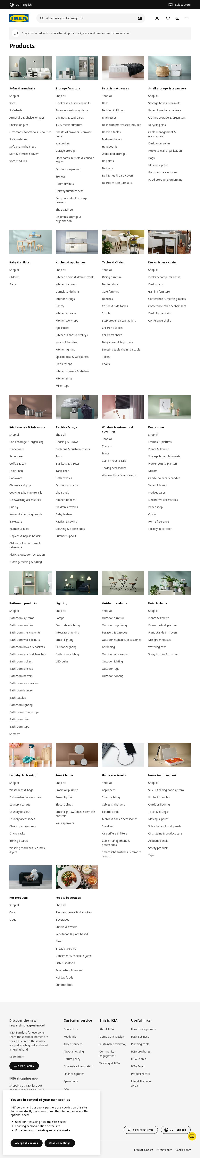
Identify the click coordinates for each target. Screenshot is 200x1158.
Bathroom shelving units (25, 632)
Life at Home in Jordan (141, 1083)
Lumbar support (66, 536)
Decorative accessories (163, 500)
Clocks (152, 514)
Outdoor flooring (112, 676)
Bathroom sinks (19, 719)
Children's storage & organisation (68, 219)
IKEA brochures (140, 1051)
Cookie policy (183, 1150)
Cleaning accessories (22, 826)
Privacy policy (164, 1150)
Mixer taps (62, 386)
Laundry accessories (22, 819)
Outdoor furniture (113, 618)
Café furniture (111, 291)
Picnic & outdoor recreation (27, 554)
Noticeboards (157, 492)
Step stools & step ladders (119, 320)
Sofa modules (18, 161)
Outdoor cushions (67, 485)
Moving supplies (158, 165)
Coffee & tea (17, 463)
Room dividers (65, 184)
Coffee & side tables (115, 306)
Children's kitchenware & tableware (25, 545)
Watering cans (157, 647)
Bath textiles (64, 478)
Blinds (106, 453)
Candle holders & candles (164, 478)
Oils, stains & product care (165, 833)
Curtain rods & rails (114, 460)
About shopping (74, 1051)
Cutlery (13, 507)
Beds (105, 103)
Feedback (70, 1036)
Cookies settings (59, 1143)
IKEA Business (140, 1036)
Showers (14, 734)
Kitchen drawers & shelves (72, 371)
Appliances (62, 328)
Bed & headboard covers (118, 175)
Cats (12, 912)
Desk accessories (159, 143)
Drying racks (17, 833)
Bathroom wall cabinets (24, 640)
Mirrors (152, 471)
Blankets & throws (67, 463)
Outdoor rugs (110, 668)
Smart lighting (64, 640)
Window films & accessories (120, 475)
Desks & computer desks (164, 277)
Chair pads (62, 492)
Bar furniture (110, 284)
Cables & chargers (113, 804)
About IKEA (106, 1029)
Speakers (107, 826)
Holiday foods (64, 977)
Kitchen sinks (64, 378)
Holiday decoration (160, 529)
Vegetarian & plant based (72, 934)
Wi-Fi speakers (65, 823)
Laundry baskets (19, 812)
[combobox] (86, 18)
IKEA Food (137, 1066)
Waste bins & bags (21, 790)
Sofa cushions (18, 139)
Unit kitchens (64, 364)
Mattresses (109, 117)
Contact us (71, 1029)
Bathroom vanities (21, 625)
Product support (143, 1150)
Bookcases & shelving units (73, 103)
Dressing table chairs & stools (121, 349)
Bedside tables (111, 132)
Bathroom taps (19, 726)
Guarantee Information (78, 1066)
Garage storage (66, 150)
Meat (59, 941)
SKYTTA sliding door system (166, 790)
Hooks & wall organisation (165, 150)
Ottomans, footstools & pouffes (30, 132)
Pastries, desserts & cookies (74, 912)
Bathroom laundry (21, 690)
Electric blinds (64, 804)
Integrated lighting (67, 632)
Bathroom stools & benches (27, 654)
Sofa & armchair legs (22, 146)
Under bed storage (114, 154)
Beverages (62, 919)
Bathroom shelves (21, 668)
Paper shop (155, 507)
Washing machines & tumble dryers (27, 850)
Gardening (108, 647)
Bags (151, 158)
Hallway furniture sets (69, 191)
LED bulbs (62, 661)
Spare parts (71, 1081)
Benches (107, 299)
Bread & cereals (66, 948)
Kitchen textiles (19, 529)
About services (73, 1044)
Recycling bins (157, 125)
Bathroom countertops (24, 712)
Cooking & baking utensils (25, 492)
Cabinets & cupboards (70, 117)
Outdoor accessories (115, 654)
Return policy (72, 1059)
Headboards (109, 146)
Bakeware (15, 521)
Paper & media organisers (164, 110)
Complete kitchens (67, 291)
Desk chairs (155, 284)
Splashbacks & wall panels (72, 357)
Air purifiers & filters (114, 833)
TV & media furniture (69, 125)
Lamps (60, 618)
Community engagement (107, 1054)
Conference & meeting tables (167, 299)
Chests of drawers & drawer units (73, 134)
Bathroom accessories (162, 172)
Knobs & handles (66, 342)
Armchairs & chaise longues (27, 117)
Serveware (16, 456)
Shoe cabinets (65, 209)
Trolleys (60, 176)
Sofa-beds (15, 110)
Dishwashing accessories (25, 500)
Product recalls (140, 1074)
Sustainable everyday (112, 1044)
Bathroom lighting (21, 705)
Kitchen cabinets (66, 284)
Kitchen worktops (67, 320)
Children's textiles (67, 507)
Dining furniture (112, 277)
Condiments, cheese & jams (74, 956)
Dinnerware (16, 449)
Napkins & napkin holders (25, 536)
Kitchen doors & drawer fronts (75, 277)
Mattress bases (112, 139)
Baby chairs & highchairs (117, 342)
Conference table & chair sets (167, 306)
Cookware (15, 478)
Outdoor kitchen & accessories (121, 640)
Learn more (16, 1057)
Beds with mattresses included (121, 125)
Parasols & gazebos (114, 632)
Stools (106, 313)
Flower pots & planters (163, 463)
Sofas (13, 103)
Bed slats (108, 161)
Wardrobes (63, 143)
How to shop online (143, 1029)
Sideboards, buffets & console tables (75, 160)
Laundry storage (19, 804)
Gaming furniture (159, 291)
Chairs (106, 364)
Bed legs (107, 168)
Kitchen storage (66, 313)
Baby (12, 284)
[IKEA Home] (19, 18)
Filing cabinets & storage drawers (71, 200)
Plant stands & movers (163, 632)
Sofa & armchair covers (24, 154)
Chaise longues (19, 125)
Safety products (158, 848)
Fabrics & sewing (66, 521)
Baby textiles (64, 514)
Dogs (12, 919)
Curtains (107, 446)
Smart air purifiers (67, 790)
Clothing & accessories (70, 529)
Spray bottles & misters (163, 654)
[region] (51, 1122)
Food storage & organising (165, 179)
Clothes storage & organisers (167, 117)
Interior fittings (65, 299)
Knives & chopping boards (25, 514)
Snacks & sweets (66, 927)
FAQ (66, 1088)
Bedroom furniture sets (117, 183)
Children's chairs (112, 335)
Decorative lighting (68, 625)
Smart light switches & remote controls (75, 814)
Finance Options (74, 1074)
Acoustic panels (158, 841)
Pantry (60, 306)
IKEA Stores (138, 1059)
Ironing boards (18, 841)
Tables (106, 357)
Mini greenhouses (159, 640)
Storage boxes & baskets (164, 103)
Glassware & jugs (20, 485)
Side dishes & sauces (69, 970)
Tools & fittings (158, 812)
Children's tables (112, 328)
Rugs (59, 456)
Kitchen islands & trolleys (72, 335)
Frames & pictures (160, 442)
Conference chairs (159, 320)
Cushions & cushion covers (73, 449)
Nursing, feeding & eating (25, 562)
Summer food (64, 985)
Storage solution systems (72, 110)
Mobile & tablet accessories (120, 819)
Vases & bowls (157, 485)
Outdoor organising (68, 169)
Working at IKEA (109, 1063)
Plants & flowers (158, 449)
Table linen (16, 471)
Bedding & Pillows (113, 110)
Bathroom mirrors (21, 676)
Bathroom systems (21, 618)
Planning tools (140, 1044)
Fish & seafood (65, 963)
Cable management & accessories (162, 134)
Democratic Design (111, 1036)
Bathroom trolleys (21, 661)
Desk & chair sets (159, 313)
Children (14, 277)
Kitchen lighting (65, 349)
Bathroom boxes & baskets (27, 647)
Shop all (14, 96)
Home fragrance (158, 521)
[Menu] (187, 18)
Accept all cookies (26, 1143)
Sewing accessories (114, 468)
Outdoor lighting (66, 647)
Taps (151, 855)
